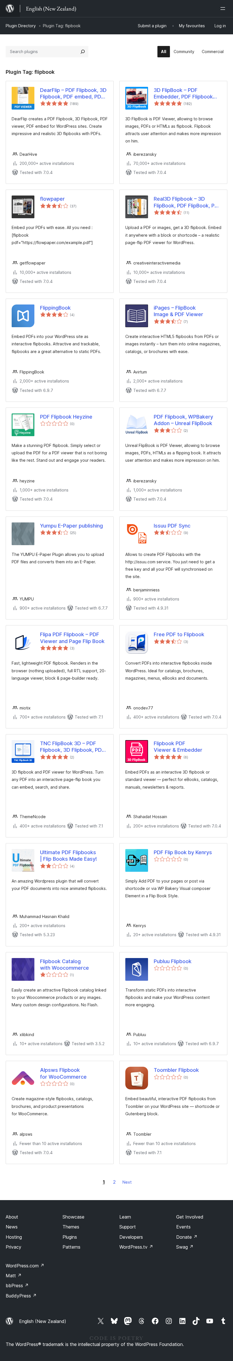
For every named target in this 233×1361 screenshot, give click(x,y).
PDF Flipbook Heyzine (66, 417)
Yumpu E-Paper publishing (71, 526)
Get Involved (189, 1217)
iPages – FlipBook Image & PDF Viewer (178, 311)
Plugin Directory (21, 25)
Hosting (14, 1237)
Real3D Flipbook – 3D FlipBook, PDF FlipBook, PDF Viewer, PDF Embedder (187, 202)
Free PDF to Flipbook (179, 634)
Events (183, 1227)
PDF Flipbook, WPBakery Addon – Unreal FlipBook (183, 420)
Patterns (71, 1247)
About (12, 1217)
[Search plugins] (82, 51)
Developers (131, 1237)
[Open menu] (224, 8)
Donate (186, 1237)
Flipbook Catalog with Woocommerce (64, 964)
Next (127, 1182)
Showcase (73, 1217)
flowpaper (52, 199)
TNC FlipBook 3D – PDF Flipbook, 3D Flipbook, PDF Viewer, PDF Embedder (72, 746)
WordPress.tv (136, 1247)
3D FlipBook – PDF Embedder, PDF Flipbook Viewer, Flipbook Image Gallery (183, 93)
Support (127, 1227)
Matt (14, 1275)
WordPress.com (25, 1265)
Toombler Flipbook (176, 1070)
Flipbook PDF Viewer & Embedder (178, 746)
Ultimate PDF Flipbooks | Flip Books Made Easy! (68, 855)
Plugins (70, 1237)
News (12, 1227)
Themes (71, 1227)
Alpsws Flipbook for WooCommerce (63, 1073)
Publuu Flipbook (173, 961)
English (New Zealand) (42, 1321)
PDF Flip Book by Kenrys (183, 852)
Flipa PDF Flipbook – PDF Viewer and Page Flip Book (72, 637)
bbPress (17, 1285)
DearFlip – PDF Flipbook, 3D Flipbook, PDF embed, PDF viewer (73, 93)
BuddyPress (21, 1296)
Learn (125, 1217)
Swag (185, 1247)
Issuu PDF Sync (172, 526)
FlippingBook (55, 308)
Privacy (13, 1247)
